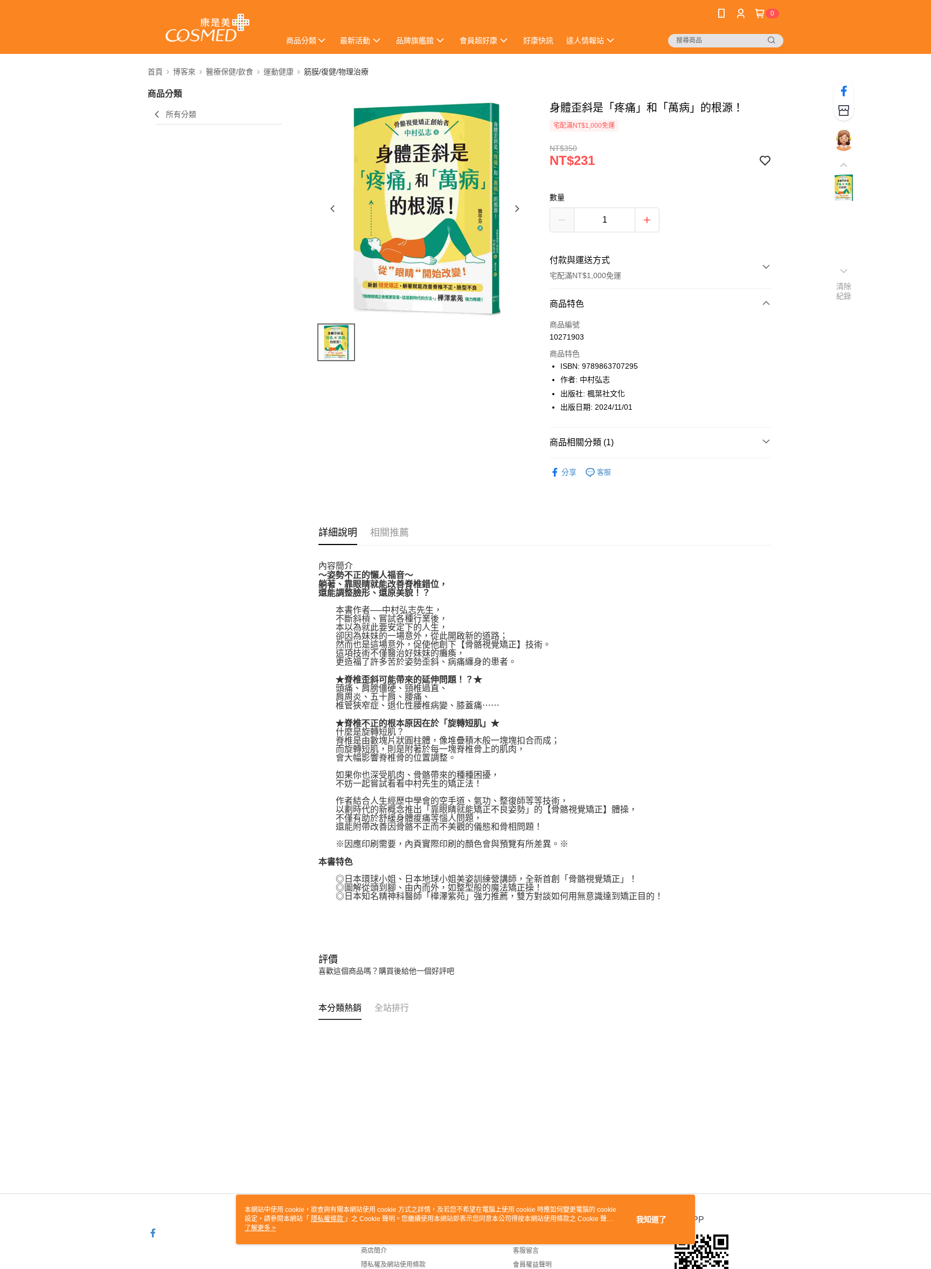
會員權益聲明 (532, 1264)
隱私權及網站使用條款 (393, 1264)
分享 (568, 472)
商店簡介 (374, 1250)
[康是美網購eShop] (207, 28)
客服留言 (526, 1250)
